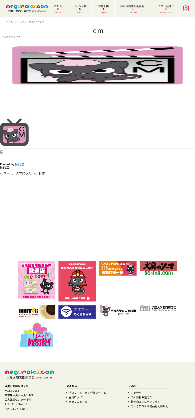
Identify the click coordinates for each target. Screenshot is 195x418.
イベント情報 (80, 9)
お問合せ (136, 393)
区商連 (19, 164)
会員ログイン (77, 397)
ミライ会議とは (166, 9)
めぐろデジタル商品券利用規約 (149, 406)
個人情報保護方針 (141, 397)
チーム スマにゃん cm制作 (22, 173)
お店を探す (103, 9)
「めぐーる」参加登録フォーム (87, 393)
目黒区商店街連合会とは (133, 9)
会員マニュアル (78, 402)
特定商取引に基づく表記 (145, 402)
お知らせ (58, 9)
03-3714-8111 (20, 404)
